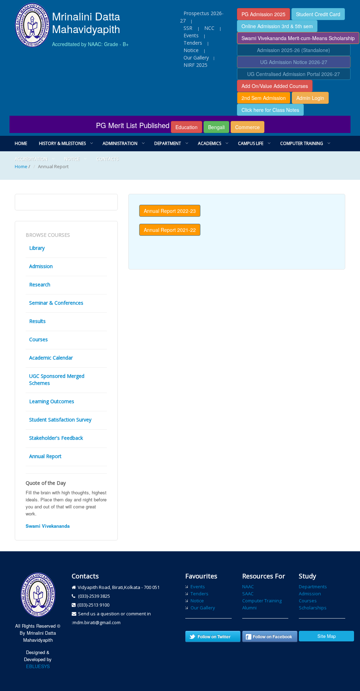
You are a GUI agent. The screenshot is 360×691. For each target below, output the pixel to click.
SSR (189, 28)
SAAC (247, 593)
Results (37, 321)
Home (21, 143)
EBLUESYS (38, 666)
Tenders (193, 42)
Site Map (326, 636)
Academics (209, 143)
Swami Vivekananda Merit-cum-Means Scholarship (298, 38)
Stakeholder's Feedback (56, 438)
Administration (120, 143)
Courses (38, 339)
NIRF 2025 (195, 65)
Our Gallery (196, 57)
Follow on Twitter (214, 636)
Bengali (216, 127)
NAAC (248, 586)
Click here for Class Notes (270, 109)
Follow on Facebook (272, 636)
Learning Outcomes (51, 401)
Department (167, 143)
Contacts (107, 159)
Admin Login (310, 97)
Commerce (247, 127)
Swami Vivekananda (48, 525)
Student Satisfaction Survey (60, 419)
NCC (209, 28)
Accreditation (31, 159)
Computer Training (301, 143)
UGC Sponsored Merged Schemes (56, 379)
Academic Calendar (51, 357)
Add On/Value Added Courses (275, 85)
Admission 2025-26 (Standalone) (293, 49)
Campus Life (250, 143)
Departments (313, 586)
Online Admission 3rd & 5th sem (277, 26)
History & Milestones (62, 143)
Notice (191, 50)
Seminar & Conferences (56, 302)
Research (39, 284)
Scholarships (313, 607)
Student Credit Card (318, 14)
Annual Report (45, 456)
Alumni (249, 607)
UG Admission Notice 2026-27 (293, 61)
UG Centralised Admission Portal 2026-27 (293, 73)
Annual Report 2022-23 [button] (170, 210)
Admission (41, 266)
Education (186, 127)
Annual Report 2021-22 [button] (170, 229)
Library (37, 248)
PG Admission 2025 (263, 14)
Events (191, 35)
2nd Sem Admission (264, 97)
